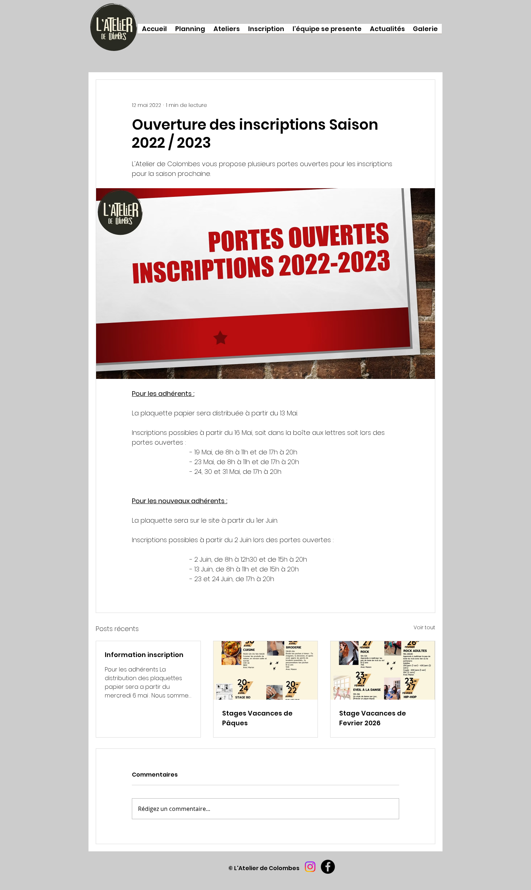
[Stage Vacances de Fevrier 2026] (383, 670)
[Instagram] (310, 867)
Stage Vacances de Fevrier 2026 (372, 718)
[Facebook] (328, 867)
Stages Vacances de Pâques (257, 718)
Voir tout (424, 627)
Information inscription (144, 654)
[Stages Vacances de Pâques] (265, 670)
